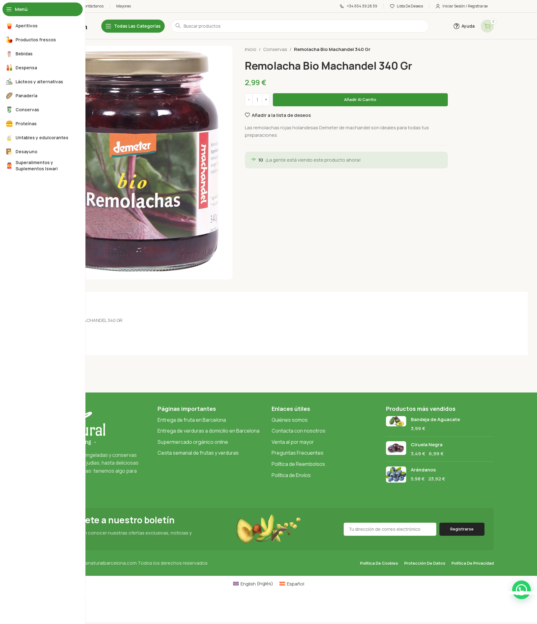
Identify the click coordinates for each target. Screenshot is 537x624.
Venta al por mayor (293, 441)
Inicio (250, 49)
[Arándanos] (396, 474)
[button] (521, 589)
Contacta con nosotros (298, 430)
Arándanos (423, 469)
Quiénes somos (290, 419)
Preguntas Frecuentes (298, 452)
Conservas (275, 49)
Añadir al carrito (360, 99)
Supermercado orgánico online (193, 441)
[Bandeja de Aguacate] (396, 424)
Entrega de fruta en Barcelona (192, 419)
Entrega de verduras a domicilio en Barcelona (208, 430)
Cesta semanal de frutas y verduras (198, 452)
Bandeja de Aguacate (435, 419)
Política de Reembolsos (298, 464)
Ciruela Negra (427, 444)
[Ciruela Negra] (396, 449)
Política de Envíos (291, 475)
